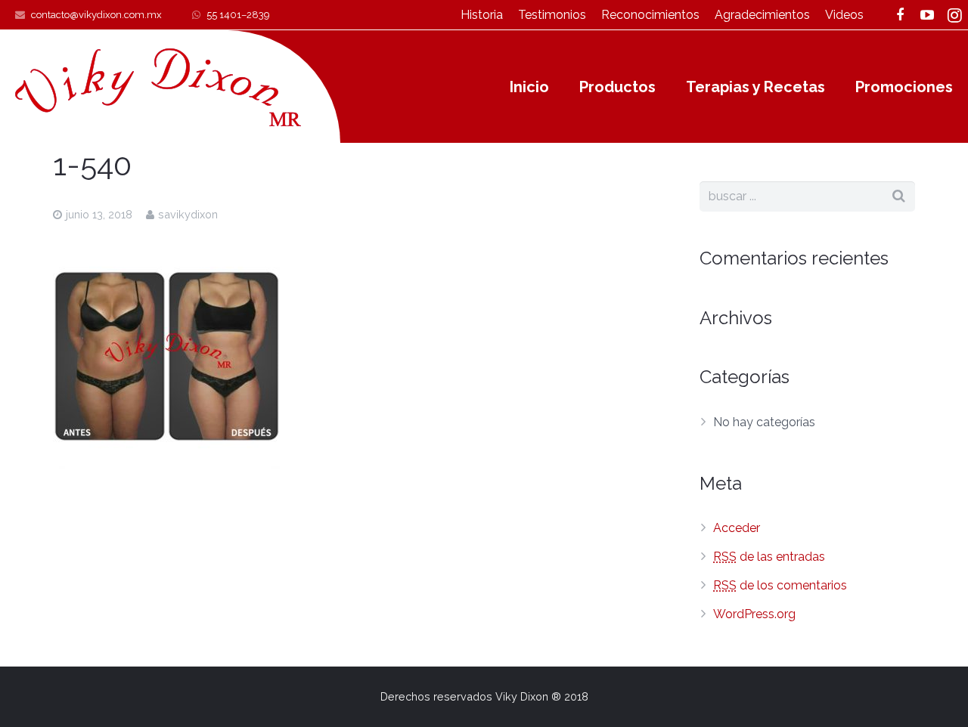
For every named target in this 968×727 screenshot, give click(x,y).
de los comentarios (780, 585)
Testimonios (552, 15)
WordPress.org (754, 614)
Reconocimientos (650, 15)
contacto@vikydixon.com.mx (96, 14)
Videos (844, 15)
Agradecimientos (762, 15)
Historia (482, 15)
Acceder (736, 528)
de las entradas (769, 556)
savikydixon (188, 214)
